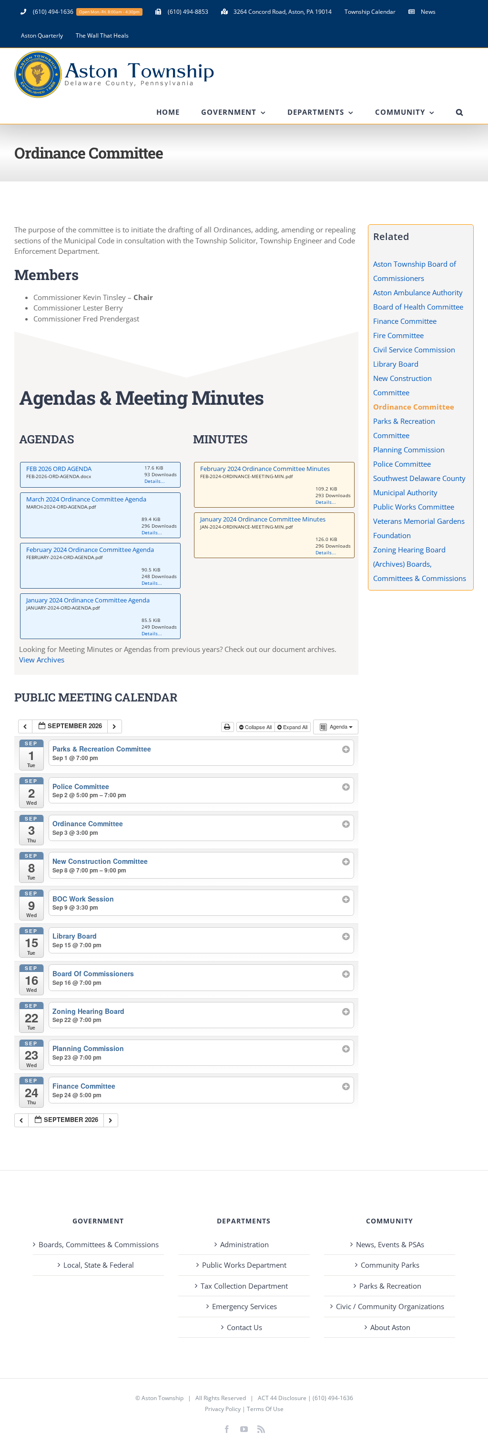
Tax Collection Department (244, 1286)
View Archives (41, 659)
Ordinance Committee (413, 406)
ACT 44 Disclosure (282, 1398)
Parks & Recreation (390, 1286)
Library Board (395, 364)
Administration (244, 1244)
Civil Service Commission (414, 349)
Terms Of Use (265, 1409)
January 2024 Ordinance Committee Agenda (88, 600)
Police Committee (402, 464)
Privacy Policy (223, 1409)
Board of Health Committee (418, 306)
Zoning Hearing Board (409, 549)
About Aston (390, 1327)
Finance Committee (405, 321)
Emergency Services (244, 1306)
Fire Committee (398, 335)
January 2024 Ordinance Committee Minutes (262, 519)
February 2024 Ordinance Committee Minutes (265, 468)
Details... (154, 481)
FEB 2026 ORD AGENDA (59, 468)
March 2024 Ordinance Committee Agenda (86, 499)
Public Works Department (244, 1265)
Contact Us (244, 1327)
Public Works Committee (413, 506)
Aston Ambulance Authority (418, 292)
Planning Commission (409, 449)
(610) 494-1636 (333, 1398)
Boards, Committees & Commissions (99, 1244)
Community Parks (390, 1265)
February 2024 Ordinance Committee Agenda (90, 549)
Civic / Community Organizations (390, 1306)
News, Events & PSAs (390, 1244)
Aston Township (162, 1398)
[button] (459, 112)
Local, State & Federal (98, 1265)
